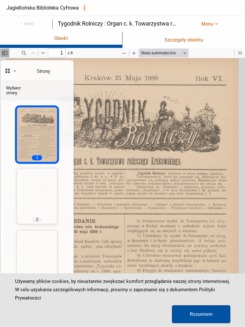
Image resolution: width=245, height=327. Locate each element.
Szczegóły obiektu (184, 40)
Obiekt (61, 38)
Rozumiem (201, 314)
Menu (207, 24)
